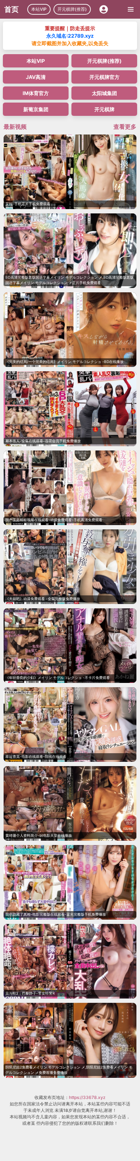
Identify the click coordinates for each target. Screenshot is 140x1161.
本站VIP (39, 9)
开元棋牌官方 (104, 77)
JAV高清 (36, 77)
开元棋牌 (104, 109)
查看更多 (124, 126)
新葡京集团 (35, 109)
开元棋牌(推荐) (72, 9)
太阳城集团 (104, 93)
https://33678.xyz (87, 1097)
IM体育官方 (36, 93)
